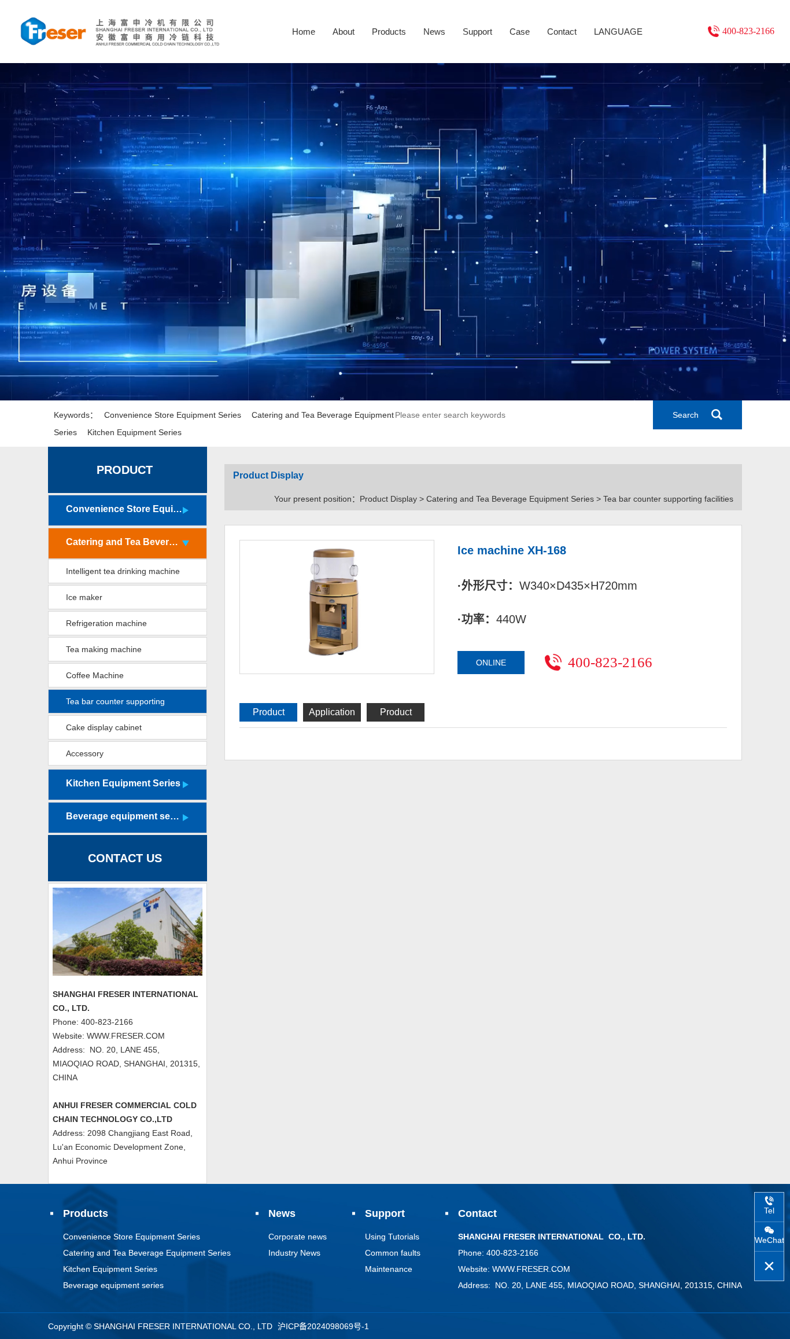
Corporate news (297, 1236)
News (434, 31)
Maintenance (388, 1269)
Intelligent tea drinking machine (123, 571)
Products (389, 31)
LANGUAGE (618, 31)
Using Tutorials (392, 1236)
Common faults (392, 1252)
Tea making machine (104, 649)
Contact (562, 31)
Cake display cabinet (104, 727)
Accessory (85, 753)
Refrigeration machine (106, 623)
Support (477, 31)
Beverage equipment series (124, 816)
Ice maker (84, 597)
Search (686, 415)
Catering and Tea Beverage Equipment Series (124, 542)
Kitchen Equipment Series (134, 432)
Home (303, 31)
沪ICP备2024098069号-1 (323, 1326)
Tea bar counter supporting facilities (115, 705)
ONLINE (491, 662)
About (344, 31)
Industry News (294, 1252)
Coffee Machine (95, 675)
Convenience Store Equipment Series (172, 415)
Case (520, 31)
